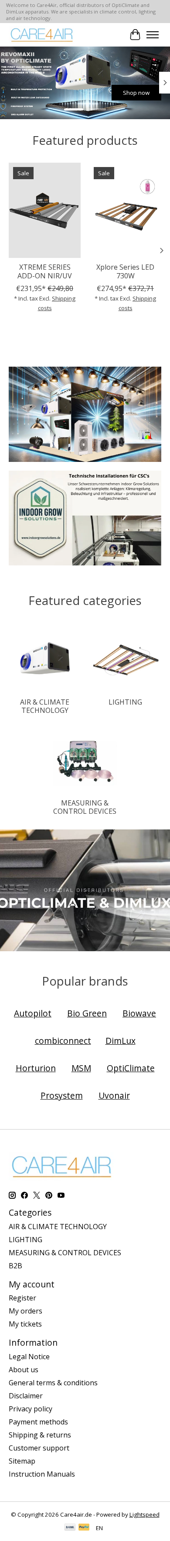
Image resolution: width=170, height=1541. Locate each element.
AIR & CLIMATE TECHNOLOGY (44, 706)
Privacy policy (30, 1409)
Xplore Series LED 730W (125, 271)
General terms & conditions (53, 1382)
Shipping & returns (40, 1435)
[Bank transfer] (70, 1528)
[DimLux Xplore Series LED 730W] (125, 210)
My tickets (25, 1324)
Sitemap (22, 1461)
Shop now (120, 93)
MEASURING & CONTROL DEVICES (84, 807)
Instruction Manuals (42, 1474)
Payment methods (38, 1422)
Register (22, 1298)
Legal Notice (29, 1356)
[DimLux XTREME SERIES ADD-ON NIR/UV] (45, 210)
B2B (15, 1265)
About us (23, 1369)
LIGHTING (125, 702)
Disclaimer (26, 1396)
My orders (25, 1311)
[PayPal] (84, 1528)
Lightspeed (144, 1514)
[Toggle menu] (152, 34)
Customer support (39, 1448)
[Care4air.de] (42, 34)
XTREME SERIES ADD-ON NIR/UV (44, 271)
